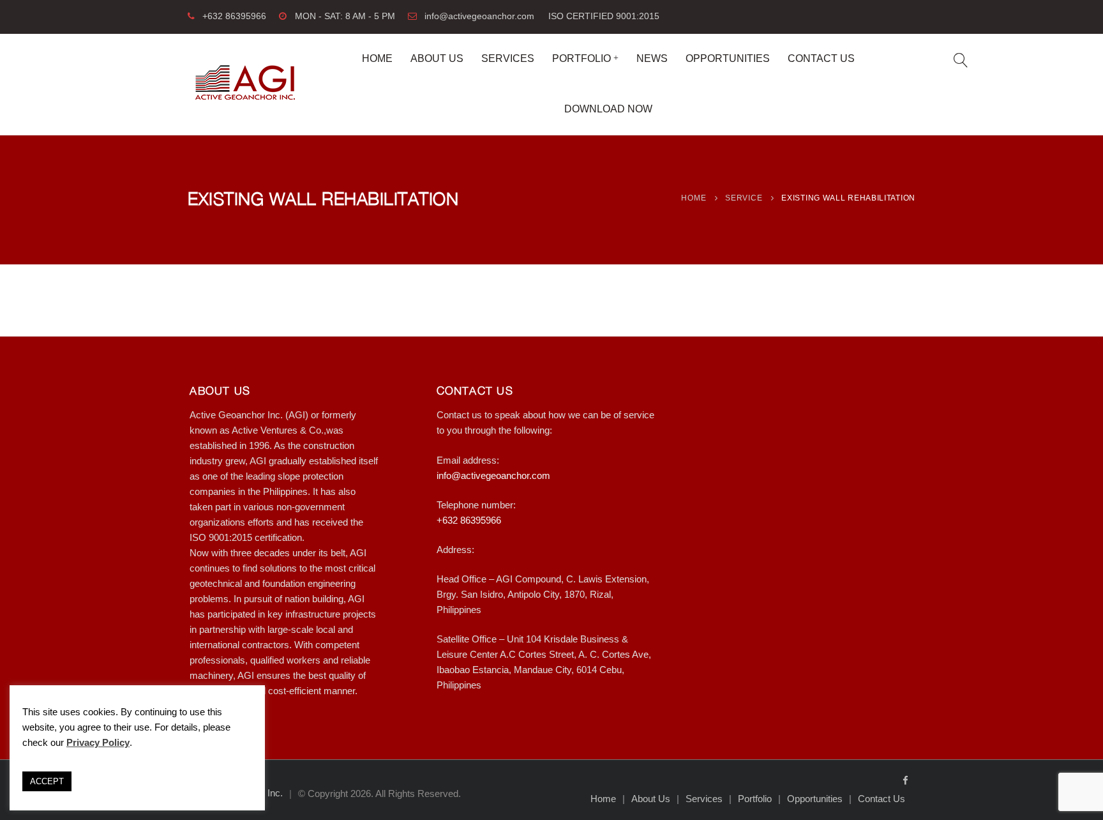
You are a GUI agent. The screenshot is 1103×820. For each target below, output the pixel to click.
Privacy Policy (98, 742)
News (652, 58)
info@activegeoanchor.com (479, 16)
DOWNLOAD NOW (608, 108)
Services (507, 58)
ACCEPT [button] (47, 781)
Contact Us (821, 58)
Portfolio (581, 58)
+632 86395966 (234, 16)
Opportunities (728, 58)
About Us (436, 58)
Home (377, 58)
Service (743, 198)
